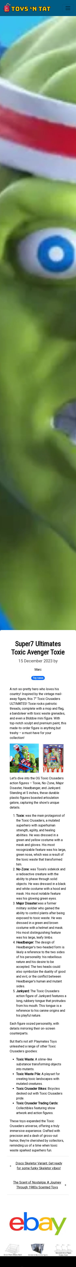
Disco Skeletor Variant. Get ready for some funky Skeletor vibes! (39, 1165)
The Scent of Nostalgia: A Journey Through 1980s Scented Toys (37, 1184)
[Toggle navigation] (68, 8)
